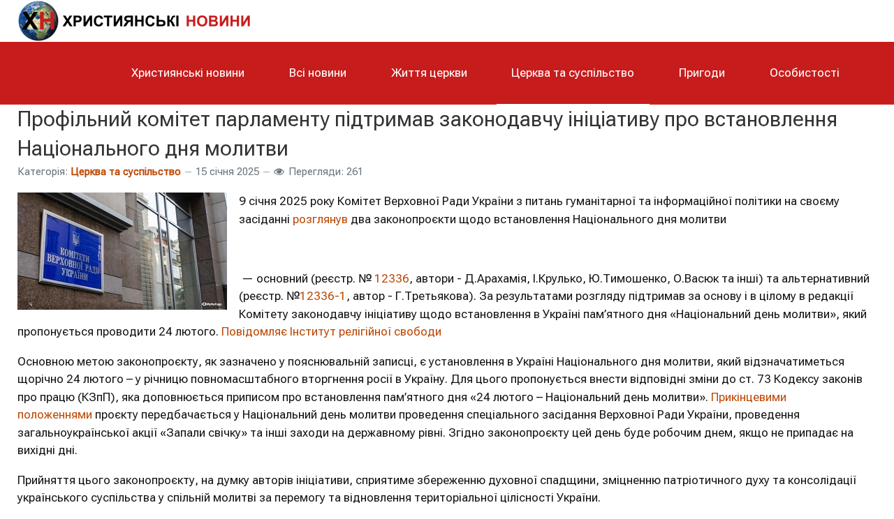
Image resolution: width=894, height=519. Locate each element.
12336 (391, 278)
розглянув (320, 219)
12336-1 (323, 296)
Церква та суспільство (126, 171)
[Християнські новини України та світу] (143, 19)
